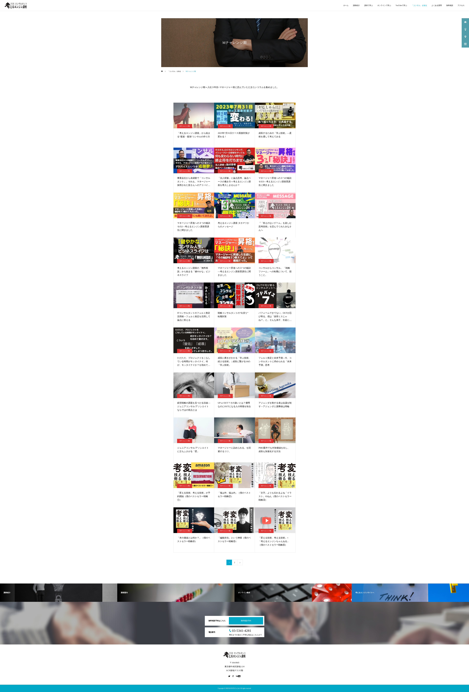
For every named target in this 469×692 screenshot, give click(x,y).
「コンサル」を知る (419, 5)
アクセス (461, 5)
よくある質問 (437, 5)
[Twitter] (229, 676)
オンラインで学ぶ (384, 5)
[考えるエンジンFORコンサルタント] (16, 5)
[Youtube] (238, 676)
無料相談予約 (246, 621)
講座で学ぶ (368, 5)
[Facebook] (233, 676)
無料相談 (449, 5)
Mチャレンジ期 (185, 126)
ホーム (345, 5)
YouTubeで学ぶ (401, 5)
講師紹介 (356, 5)
